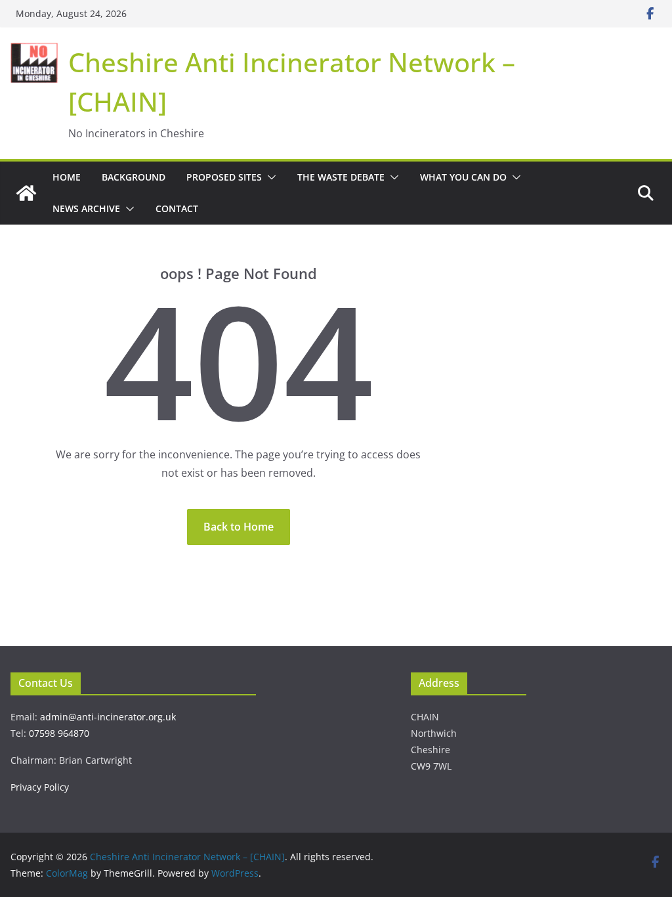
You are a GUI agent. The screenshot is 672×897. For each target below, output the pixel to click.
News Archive (86, 208)
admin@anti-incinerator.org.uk (108, 717)
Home (66, 177)
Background (133, 177)
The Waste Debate (341, 177)
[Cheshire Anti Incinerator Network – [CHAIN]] (26, 193)
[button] (269, 177)
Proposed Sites (224, 177)
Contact (177, 208)
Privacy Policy (39, 787)
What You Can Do (463, 177)
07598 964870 (59, 733)
